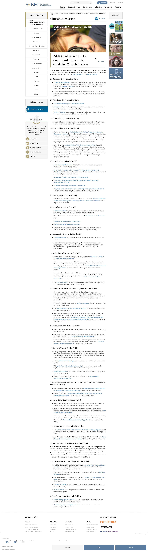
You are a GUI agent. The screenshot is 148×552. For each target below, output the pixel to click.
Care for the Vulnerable (33, 531)
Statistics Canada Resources (95, 216)
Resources (108, 7)
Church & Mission (37, 109)
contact (120, 3)
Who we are (69, 525)
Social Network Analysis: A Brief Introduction (69, 103)
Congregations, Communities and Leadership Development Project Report (79, 189)
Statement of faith (71, 529)
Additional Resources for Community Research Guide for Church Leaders (36, 22)
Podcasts (36, 72)
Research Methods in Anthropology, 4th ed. (76, 420)
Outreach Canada (91, 74)
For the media (36, 55)
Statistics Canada (60, 211)
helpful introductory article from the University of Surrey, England (79, 430)
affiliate (112, 3)
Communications (74, 7)
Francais (53, 527)
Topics (62, 7)
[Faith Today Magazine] (111, 522)
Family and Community (32, 529)
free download (77, 74)
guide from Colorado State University (69, 366)
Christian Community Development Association (69, 185)
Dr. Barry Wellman (60, 112)
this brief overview (83, 303)
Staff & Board (69, 531)
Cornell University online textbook (82, 336)
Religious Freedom (31, 525)
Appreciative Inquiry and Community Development (71, 177)
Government (36, 59)
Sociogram (57, 107)
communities (88, 465)
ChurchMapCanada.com (62, 82)
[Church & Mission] (96, 18)
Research (36, 76)
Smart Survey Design (61, 371)
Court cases (36, 42)
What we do (69, 527)
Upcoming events (92, 525)
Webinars (36, 94)
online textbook (62, 282)
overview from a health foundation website (71, 308)
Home (51, 13)
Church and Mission (31, 527)
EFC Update (90, 527)
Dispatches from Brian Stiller (36, 46)
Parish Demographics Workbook (64, 500)
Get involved (87, 7)
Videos (37, 89)
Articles (37, 33)
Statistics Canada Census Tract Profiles (67, 221)
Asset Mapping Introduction (63, 165)
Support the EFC (92, 529)
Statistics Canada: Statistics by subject (67, 224)
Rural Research (59, 490)
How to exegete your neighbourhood (66, 505)
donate (103, 3)
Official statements (37, 63)
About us (118, 7)
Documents (36, 50)
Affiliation (98, 7)
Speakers (36, 85)
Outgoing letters (36, 68)
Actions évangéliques (36, 28)
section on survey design (65, 361)
